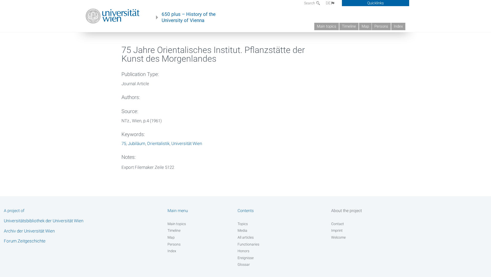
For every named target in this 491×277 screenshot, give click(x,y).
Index (398, 26)
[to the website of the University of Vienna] (113, 16)
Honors (243, 251)
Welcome (338, 237)
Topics (243, 224)
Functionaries (248, 244)
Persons (381, 26)
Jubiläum (136, 143)
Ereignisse (246, 258)
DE (328, 3)
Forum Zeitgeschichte (25, 240)
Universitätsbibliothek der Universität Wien (43, 220)
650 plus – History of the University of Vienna (189, 17)
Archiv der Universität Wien (29, 231)
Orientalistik (158, 143)
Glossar (244, 264)
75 (123, 143)
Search (310, 3)
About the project (346, 210)
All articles (246, 237)
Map (365, 26)
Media (242, 230)
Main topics (326, 26)
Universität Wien (186, 143)
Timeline (349, 26)
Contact (337, 224)
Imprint (337, 230)
